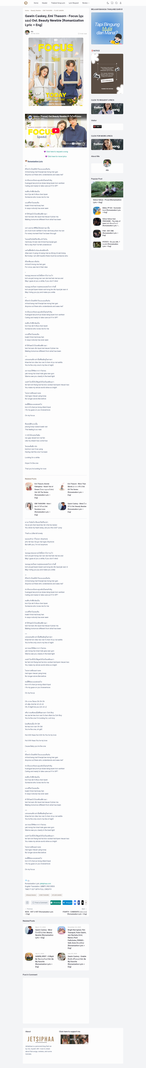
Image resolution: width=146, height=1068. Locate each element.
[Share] (86, 902)
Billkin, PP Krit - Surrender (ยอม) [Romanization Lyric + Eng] (111, 210)
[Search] (116, 3)
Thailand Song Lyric (58, 3)
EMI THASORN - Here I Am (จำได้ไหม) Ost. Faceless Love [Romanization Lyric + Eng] (43, 509)
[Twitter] (82, 902)
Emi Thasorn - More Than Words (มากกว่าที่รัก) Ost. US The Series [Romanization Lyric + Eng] (77, 489)
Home (36, 3)
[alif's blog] (25, 3)
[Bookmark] (27, 903)
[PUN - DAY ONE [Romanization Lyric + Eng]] (97, 237)
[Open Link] (120, 3)
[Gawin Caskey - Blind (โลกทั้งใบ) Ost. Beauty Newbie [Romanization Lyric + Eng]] (62, 509)
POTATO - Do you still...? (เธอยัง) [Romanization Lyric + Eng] (111, 244)
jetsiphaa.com (45, 884)
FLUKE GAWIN (57, 895)
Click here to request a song (57, 152)
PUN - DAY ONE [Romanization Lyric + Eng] (110, 233)
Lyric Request (74, 3)
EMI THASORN (44, 895)
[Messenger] (75, 902)
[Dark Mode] (108, 3)
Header (44, 3)
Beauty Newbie (31, 895)
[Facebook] (79, 902)
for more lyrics (57, 156)
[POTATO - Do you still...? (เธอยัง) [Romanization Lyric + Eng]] (97, 248)
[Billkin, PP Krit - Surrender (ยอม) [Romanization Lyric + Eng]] (97, 214)
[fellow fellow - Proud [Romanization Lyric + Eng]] (107, 197)
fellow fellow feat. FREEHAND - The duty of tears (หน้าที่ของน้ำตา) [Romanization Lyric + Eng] (111, 223)
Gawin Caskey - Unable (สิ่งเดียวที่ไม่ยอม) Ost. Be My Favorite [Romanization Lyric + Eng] (77, 961)
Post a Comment (41, 902)
